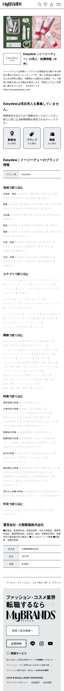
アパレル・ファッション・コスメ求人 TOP (27, 582)
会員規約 (35, 682)
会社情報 (47, 682)
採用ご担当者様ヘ (22, 630)
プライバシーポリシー (17, 682)
